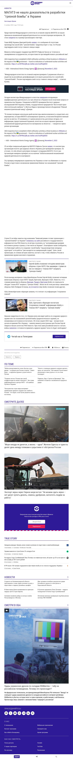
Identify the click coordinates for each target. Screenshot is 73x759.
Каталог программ (10, 729)
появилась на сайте (33, 241)
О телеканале (8, 725)
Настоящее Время (10, 21)
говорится (11, 38)
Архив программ (42, 732)
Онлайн (39, 743)
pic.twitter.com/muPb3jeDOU (37, 64)
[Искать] (56, 756)
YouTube (40, 746)
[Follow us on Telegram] (24, 713)
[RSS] (28, 713)
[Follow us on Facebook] (6, 713)
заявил (34, 42)
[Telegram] (37, 756)
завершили (44, 97)
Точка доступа (9, 743)
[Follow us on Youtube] (15, 713)
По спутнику (8, 750)
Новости (7, 8)
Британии (44, 282)
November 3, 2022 (51, 69)
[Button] (44, 29)
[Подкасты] (32, 713)
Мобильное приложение (45, 725)
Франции (30, 282)
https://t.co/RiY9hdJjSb (19, 64)
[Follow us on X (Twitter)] (10, 713)
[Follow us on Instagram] (19, 713)
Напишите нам (42, 729)
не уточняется (34, 287)
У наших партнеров (10, 746)
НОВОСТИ (9, 577)
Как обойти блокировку (11, 732)
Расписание (41, 750)
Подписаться (59, 336)
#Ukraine (62, 59)
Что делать (50, 89)
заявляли (12, 328)
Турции (36, 282)
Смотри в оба (12, 605)
